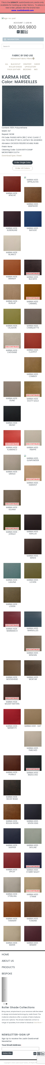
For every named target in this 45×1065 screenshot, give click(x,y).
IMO (36, 69)
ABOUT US (8, 961)
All (6, 64)
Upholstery (30, 66)
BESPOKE (7, 973)
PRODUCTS (8, 967)
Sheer (37, 64)
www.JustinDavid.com (22, 10)
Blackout (16, 64)
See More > (38, 1022)
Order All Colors (22, 168)
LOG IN (29, 22)
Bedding (27, 69)
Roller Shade (15, 66)
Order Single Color (22, 162)
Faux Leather (13, 69)
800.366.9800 (22, 27)
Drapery (27, 64)
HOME (5, 954)
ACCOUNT (18, 22)
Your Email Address (12, 1045)
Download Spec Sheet (12, 155)
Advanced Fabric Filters (22, 58)
